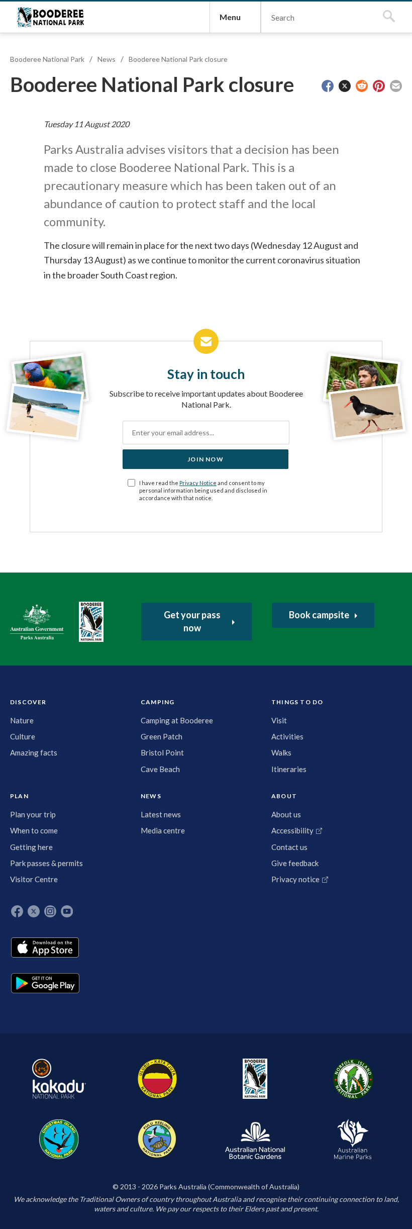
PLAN (19, 796)
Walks (281, 752)
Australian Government (37, 621)
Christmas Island (59, 1139)
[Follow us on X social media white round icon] (34, 911)
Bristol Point (162, 752)
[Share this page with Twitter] (345, 86)
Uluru (157, 1079)
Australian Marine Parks (353, 1139)
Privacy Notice (198, 483)
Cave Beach (160, 769)
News (106, 59)
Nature (22, 720)
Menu (230, 17)
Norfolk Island (353, 1079)
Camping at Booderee (177, 720)
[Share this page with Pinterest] (379, 86)
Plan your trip (33, 814)
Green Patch (161, 736)
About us (286, 814)
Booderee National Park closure (178, 59)
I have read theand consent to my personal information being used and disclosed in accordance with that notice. (203, 490)
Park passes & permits (46, 863)
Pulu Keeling (157, 1139)
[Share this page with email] (396, 86)
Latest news (161, 814)
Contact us (289, 847)
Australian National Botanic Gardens (255, 1139)
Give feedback (295, 863)
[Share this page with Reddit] (362, 86)
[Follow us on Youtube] (67, 911)
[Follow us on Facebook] (17, 911)
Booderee (255, 1079)
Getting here (31, 847)
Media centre (163, 830)
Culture (22, 736)
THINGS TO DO (297, 702)
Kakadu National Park (59, 1079)
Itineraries (288, 769)
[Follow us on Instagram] (50, 911)
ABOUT (284, 796)
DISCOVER (28, 702)
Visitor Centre (34, 879)
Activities (287, 736)
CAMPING (157, 702)
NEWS (151, 796)
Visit (279, 720)
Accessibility (292, 830)
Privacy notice (295, 879)
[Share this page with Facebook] (328, 86)
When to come (34, 830)
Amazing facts (33, 752)
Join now (205, 459)
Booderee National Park (50, 17)
